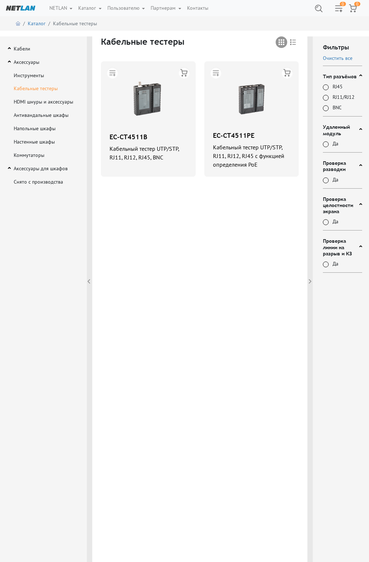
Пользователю (124, 8)
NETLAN (58, 8)
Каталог (87, 8)
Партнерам (164, 8)
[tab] (281, 42)
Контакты (197, 8)
